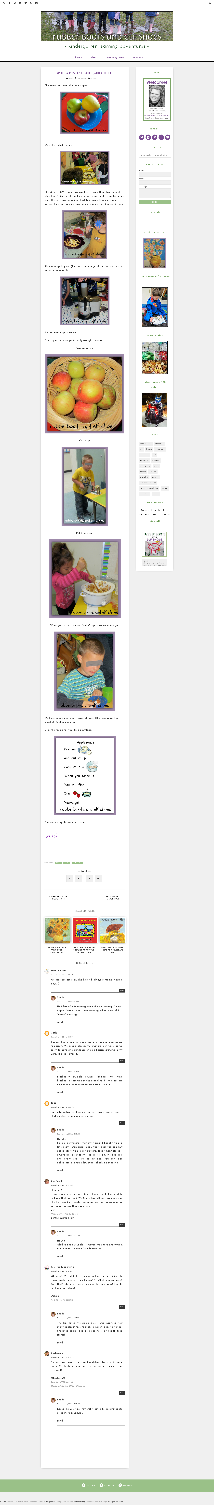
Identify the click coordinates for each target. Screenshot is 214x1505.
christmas (160, 449)
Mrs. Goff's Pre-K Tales (64, 1214)
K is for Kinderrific (62, 1267)
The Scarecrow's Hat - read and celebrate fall (112, 949)
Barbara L (57, 1353)
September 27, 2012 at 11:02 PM (62, 1357)
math (156, 466)
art (141, 449)
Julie (53, 1103)
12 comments (95, 78)
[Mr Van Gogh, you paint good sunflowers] (56, 931)
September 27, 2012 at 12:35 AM (62, 1107)
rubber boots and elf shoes (18, 1502)
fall (58, 863)
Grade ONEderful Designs (97, 1502)
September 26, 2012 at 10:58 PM (62, 1037)
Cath (54, 1033)
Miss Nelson (58, 970)
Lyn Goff (56, 1181)
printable (77, 863)
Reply (122, 990)
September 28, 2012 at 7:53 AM (68, 1404)
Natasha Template (37, 1502)
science (155, 477)
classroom (144, 455)
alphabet (159, 444)
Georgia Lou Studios (64, 1502)
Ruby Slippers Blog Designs (68, 1386)
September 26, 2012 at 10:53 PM (62, 975)
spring (164, 488)
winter (155, 494)
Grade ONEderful (62, 1382)
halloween (144, 460)
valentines (144, 494)
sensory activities (148, 483)
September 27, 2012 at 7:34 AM (68, 1236)
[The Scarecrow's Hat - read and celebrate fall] (112, 931)
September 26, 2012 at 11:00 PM (68, 1002)
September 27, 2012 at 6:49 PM (62, 1271)
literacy (156, 460)
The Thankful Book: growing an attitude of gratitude (84, 949)
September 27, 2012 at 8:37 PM (68, 1318)
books (149, 449)
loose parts (145, 466)
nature (143, 472)
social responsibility (149, 488)
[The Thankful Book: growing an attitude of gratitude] (84, 931)
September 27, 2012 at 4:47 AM (62, 1185)
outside (152, 472)
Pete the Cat (145, 444)
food (66, 863)
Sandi (70, 78)
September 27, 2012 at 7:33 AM (68, 1134)
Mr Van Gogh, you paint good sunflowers (57, 949)
